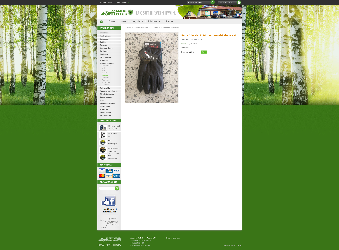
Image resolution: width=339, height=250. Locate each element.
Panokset (103, 45)
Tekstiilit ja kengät (107, 63)
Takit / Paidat (106, 66)
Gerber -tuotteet (106, 97)
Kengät (104, 73)
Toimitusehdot (154, 21)
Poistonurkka (105, 88)
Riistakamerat (105, 57)
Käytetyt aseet (105, 36)
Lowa (102, 100)
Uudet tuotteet (105, 112)
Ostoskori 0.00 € (225, 2)
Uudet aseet (104, 33)
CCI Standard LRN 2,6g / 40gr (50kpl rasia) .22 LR (114, 129)
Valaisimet (104, 60)
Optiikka (103, 42)
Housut (104, 70)
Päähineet (105, 80)
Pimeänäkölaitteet (107, 94)
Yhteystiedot (137, 21)
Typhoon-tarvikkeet (107, 103)
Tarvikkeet (104, 51)
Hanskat (105, 75)
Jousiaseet (104, 39)
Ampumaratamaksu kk (108, 91)
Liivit (103, 68)
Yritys (123, 21)
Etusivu (111, 21)
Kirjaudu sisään (106, 2)
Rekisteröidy (122, 2)
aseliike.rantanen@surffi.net (140, 245)
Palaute (169, 21)
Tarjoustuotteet (105, 115)
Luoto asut (105, 85)
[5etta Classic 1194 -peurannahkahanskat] (152, 103)
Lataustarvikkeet (106, 48)
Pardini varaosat (106, 106)
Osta (204, 52)
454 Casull (104, 109)
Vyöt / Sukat (106, 82)
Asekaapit (104, 54)
